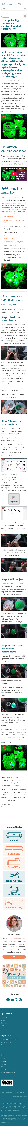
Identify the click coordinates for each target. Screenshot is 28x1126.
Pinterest (4, 1069)
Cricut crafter (12, 939)
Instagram (4, 1064)
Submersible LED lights (13, 242)
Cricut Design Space (8, 1072)
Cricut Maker (9, 217)
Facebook (4, 1059)
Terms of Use (5, 1045)
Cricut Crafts (5, 16)
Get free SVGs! (14, 957)
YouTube (4, 1061)
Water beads (9, 238)
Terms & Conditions (7, 1042)
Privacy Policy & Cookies (9, 1039)
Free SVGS (4, 1018)
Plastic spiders (10, 245)
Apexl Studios (23, 1096)
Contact (4, 1023)
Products (4, 1020)
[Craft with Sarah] (7, 4)
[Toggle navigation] (24, 4)
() (21, 4)
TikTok (3, 1067)
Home (3, 1026)
